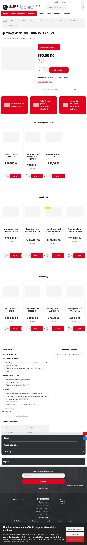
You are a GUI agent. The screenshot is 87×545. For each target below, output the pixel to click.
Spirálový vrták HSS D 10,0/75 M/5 (11, 155)
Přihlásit (43, 482)
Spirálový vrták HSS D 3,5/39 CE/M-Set (53, 310)
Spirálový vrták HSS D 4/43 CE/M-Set (75, 310)
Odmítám (75, 534)
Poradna (57, 13)
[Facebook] (70, 2)
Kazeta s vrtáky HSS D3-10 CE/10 (11, 310)
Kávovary (31, 13)
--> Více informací (22, 416)
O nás (49, 13)
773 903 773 (47, 508)
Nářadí (5, 13)
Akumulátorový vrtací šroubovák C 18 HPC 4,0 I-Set (53, 231)
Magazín (56, 2)
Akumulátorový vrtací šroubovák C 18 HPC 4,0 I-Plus (32, 231)
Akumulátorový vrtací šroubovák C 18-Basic (11, 230)
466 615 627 (39, 508)
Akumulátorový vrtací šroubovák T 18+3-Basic (74, 230)
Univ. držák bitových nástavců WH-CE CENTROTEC (32, 156)
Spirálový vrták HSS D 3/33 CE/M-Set (32, 310)
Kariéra (63, 2)
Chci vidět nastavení (75, 529)
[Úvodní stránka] (10, 7)
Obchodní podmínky (20, 521)
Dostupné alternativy (47, 47)
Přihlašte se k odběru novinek (43, 471)
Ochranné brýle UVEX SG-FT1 (54, 155)
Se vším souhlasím (74, 539)
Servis (41, 13)
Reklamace (35, 521)
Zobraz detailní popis (45, 82)
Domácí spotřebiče (18, 13)
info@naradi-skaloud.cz (43, 511)
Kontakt (67, 13)
